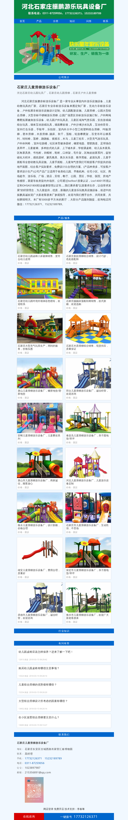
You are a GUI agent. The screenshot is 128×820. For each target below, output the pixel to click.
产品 (39, 21)
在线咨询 (29, 816)
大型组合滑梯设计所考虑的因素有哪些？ (43, 701)
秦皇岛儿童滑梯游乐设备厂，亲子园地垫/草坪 (87, 437)
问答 (89, 21)
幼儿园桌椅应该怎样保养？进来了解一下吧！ (46, 652)
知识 (72, 21)
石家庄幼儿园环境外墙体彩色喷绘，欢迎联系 (39, 302)
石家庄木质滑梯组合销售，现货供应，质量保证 (87, 347)
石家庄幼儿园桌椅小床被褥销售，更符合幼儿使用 (39, 257)
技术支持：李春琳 (75, 809)
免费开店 (59, 809)
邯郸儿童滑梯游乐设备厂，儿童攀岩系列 (39, 437)
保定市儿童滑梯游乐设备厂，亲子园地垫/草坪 (87, 572)
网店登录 (48, 809)
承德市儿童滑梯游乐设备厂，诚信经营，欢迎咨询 (38, 616)
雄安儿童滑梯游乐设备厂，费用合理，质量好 (39, 572)
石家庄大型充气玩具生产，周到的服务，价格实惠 (38, 347)
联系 (105, 21)
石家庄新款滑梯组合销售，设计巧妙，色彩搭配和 (87, 257)
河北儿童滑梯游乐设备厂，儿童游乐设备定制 (87, 482)
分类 (55, 21)
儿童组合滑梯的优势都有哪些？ (38, 684)
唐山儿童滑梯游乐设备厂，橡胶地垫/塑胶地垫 (39, 392)
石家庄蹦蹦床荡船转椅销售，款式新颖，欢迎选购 (86, 302)
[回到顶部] (123, 808)
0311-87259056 (34, 763)
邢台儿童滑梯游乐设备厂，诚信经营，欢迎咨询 (87, 392)
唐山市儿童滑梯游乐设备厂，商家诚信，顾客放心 (38, 482)
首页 (22, 21)
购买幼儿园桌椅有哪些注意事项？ (39, 668)
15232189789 (53, 758)
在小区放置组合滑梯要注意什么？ (39, 717)
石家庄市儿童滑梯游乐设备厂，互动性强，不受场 (87, 527)
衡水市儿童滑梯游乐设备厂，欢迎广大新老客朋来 (87, 616)
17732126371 (33, 758)
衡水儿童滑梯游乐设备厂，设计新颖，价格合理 (39, 527)
